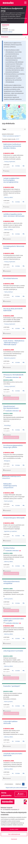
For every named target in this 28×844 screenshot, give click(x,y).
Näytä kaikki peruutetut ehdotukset (16, 787)
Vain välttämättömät (14, 834)
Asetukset (14, 839)
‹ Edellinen (18, 784)
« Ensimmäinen (8, 784)
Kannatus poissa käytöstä (11, 398)
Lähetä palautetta (22, 795)
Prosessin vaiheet (7, 32)
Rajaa (4, 129)
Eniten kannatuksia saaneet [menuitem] (11, 136)
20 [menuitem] (17, 139)
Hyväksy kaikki (14, 829)
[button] (9, 105)
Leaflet (17, 119)
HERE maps (23, 119)
